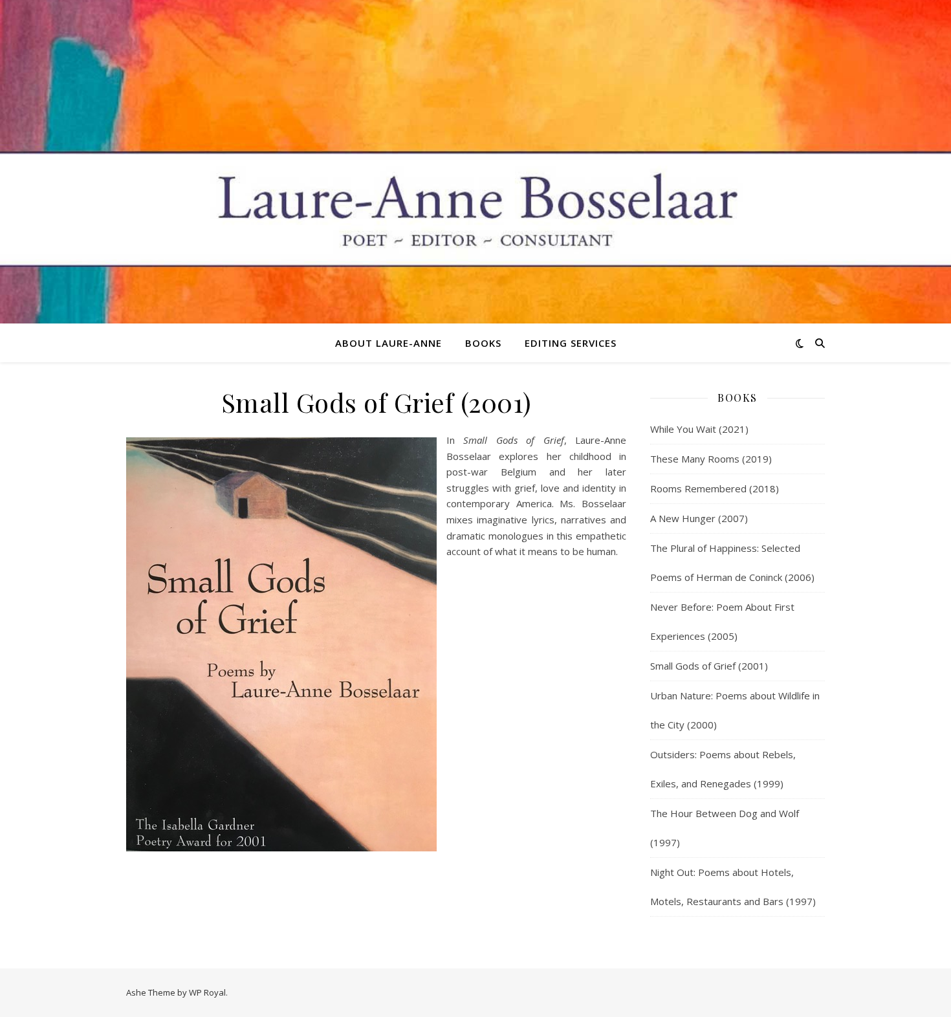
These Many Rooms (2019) (711, 458)
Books (483, 342)
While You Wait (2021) (699, 428)
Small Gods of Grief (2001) (709, 665)
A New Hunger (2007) (699, 518)
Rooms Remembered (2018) (714, 488)
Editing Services (571, 342)
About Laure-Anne (388, 342)
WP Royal (207, 992)
